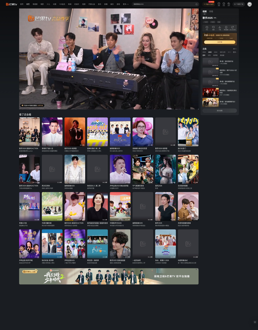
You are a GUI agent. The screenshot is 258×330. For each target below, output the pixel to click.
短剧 (83, 4)
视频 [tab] (205, 11)
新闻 (69, 4)
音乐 (99, 4)
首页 (21, 4)
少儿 (48, 4)
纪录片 (76, 4)
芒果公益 (91, 4)
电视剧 (35, 4)
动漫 (54, 4)
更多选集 (220, 110)
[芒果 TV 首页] (11, 4)
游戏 (118, 4)
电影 (42, 4)
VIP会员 (62, 4)
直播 (105, 4)
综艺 (28, 4)
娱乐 (112, 4)
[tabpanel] (220, 64)
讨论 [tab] (211, 11)
